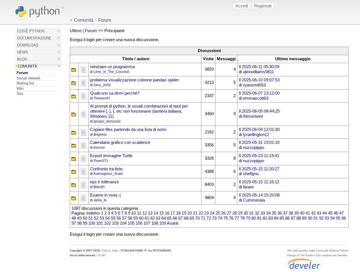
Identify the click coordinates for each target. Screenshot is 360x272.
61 (147, 218)
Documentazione (34, 38)
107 (146, 223)
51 (90, 218)
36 (279, 213)
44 (324, 213)
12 (144, 213)
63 (158, 218)
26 (223, 213)
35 (274, 213)
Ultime (76, 30)
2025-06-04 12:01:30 (261, 129)
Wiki (20, 88)
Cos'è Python (30, 31)
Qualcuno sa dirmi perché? (115, 93)
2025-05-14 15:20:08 (261, 195)
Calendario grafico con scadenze (120, 142)
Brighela (100, 135)
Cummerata (254, 200)
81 (259, 218)
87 (293, 218)
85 (282, 218)
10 (133, 213)
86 (287, 218)
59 (135, 218)
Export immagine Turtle (111, 155)
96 (343, 218)
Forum (22, 73)
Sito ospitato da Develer (331, 255)
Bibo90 (99, 187)
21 (195, 213)
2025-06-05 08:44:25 (261, 111)
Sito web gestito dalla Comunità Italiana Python (318, 250)
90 (310, 218)
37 (285, 213)
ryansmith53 (254, 85)
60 (141, 218)
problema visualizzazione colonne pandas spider (134, 80)
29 (240, 213)
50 (85, 218)
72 (208, 218)
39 (296, 213)
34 (268, 213)
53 (102, 218)
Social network (28, 78)
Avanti (172, 223)
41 (307, 213)
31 (251, 213)
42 (313, 213)
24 (212, 213)
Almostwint (253, 116)
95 (338, 218)
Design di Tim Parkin (300, 255)
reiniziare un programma (112, 66)
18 (178, 213)
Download (27, 45)
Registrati (262, 5)
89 (304, 218)
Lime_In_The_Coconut (111, 72)
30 (246, 213)
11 (139, 213)
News (22, 52)
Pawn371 (101, 161)
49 (79, 218)
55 (113, 218)
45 (330, 213)
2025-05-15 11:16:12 (260, 182)
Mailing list (25, 83)
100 (91, 223)
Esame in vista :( (105, 195)
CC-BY (102, 255)
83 (270, 218)
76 (231, 218)
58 (130, 218)
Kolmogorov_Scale (108, 174)
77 (237, 218)
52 (96, 218)
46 (336, 213)
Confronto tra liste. (106, 169)
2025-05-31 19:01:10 (261, 142)
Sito (20, 94)
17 (172, 213)
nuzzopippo (253, 147)
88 (298, 218)
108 (154, 223)
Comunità (27, 66)
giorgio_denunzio (107, 121)
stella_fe (100, 200)
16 (167, 213)
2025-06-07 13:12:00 (261, 93)
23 (206, 213)
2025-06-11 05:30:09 (260, 66)
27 (229, 213)
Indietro (93, 213)
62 (152, 218)
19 (184, 213)
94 (332, 218)
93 (327, 218)
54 (107, 218)
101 (99, 223)
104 (123, 223)
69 (192, 218)
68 (186, 218)
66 (175, 218)
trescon (99, 148)
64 (163, 218)
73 (214, 218)
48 (73, 218)
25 (217, 213)
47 (341, 213)
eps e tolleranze (104, 182)
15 (161, 213)
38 (291, 213)
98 (79, 223)
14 (156, 213)
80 (253, 218)
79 (248, 218)
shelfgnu (250, 173)
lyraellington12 (256, 134)
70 (197, 218)
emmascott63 (255, 98)
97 (73, 223)
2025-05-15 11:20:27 (260, 169)
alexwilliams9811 (258, 72)
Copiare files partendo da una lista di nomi (128, 129)
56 (118, 218)
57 (124, 218)
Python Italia (110, 250)
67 (180, 218)
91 (315, 218)
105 (131, 223)
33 (262, 213)
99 (85, 223)
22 (201, 213)
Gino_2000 (102, 85)
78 (242, 218)
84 (276, 218)
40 (302, 213)
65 (169, 218)
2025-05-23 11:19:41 (260, 155)
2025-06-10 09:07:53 (261, 80)
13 (150, 213)
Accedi (241, 5)
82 (265, 218)
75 (225, 218)
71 (203, 218)
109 (162, 223)
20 (189, 213)
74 (220, 218)
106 (139, 223)
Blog (22, 59)
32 (257, 213)
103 (115, 223)
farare (248, 187)
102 (107, 223)
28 (234, 213)
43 (319, 213)
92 (321, 218)
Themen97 (102, 98)
